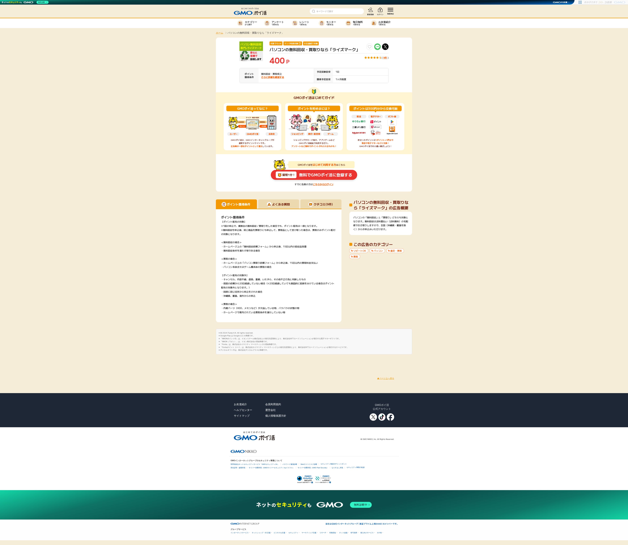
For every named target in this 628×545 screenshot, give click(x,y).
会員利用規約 (273, 404)
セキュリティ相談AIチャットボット (334, 464)
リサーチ (323, 533)
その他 (379, 533)
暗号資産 (354, 533)
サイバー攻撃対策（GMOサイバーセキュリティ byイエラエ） (271, 468)
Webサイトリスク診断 (309, 464)
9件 (385, 57)
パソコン (378, 250)
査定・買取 (396, 250)
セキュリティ (293, 533)
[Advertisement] (59, 361)
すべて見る (380, 229)
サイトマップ (242, 415)
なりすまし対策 (337, 468)
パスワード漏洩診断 (289, 464)
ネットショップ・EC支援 (261, 533)
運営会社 (270, 410)
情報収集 (332, 533)
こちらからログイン (323, 184)
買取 (355, 256)
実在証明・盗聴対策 (238, 468)
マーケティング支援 (309, 533)
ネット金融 (343, 533)
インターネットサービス (240, 533)
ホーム (219, 32)
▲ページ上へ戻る (385, 378)
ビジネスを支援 (279, 533)
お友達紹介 (240, 404)
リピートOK (359, 250)
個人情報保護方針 (275, 415)
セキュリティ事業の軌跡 (356, 467)
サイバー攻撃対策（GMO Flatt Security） (313, 468)
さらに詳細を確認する (272, 77)
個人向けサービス (367, 533)
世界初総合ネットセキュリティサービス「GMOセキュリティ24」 (255, 464)
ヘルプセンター (243, 410)
